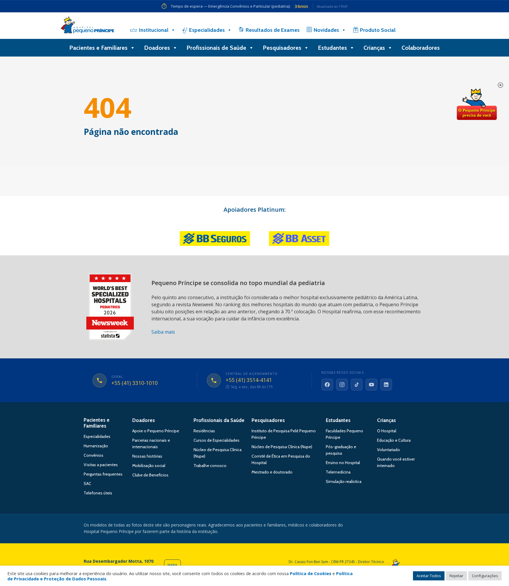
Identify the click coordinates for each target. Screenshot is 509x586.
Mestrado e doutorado (272, 472)
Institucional (153, 30)
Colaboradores (420, 47)
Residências (204, 430)
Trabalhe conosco (210, 465)
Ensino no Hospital (343, 462)
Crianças (374, 47)
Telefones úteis (98, 493)
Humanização (96, 445)
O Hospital (386, 430)
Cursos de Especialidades (216, 440)
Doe (476, 104)
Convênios (93, 455)
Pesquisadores (282, 47)
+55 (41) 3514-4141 (249, 380)
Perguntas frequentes (103, 474)
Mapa (172, 565)
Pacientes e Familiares (98, 47)
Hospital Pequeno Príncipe (87, 26)
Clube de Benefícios (150, 475)
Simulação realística (343, 481)
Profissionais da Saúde (219, 420)
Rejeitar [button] (456, 575)
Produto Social (378, 30)
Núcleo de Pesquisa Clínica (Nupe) (282, 446)
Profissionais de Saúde (216, 47)
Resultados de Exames (273, 30)
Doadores (157, 47)
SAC (87, 483)
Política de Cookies (310, 573)
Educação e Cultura (394, 440)
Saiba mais (163, 332)
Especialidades (207, 30)
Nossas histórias (147, 456)
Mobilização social (148, 465)
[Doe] (417, 30)
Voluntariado (388, 449)
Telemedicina (338, 472)
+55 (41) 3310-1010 (134, 383)
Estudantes (332, 47)
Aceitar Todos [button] (429, 575)
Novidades (326, 30)
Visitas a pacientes (101, 464)
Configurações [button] (485, 575)
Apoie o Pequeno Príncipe (155, 430)
